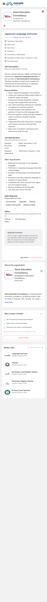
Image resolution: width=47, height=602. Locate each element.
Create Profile (23, 338)
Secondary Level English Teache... (25, 372)
